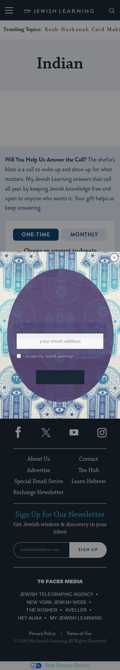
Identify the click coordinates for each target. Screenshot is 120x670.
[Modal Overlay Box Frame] (60, 335)
